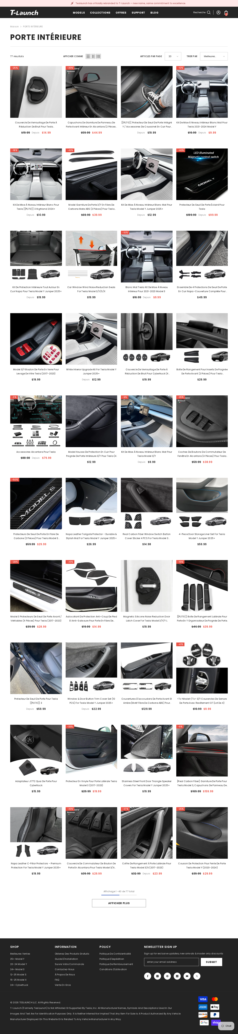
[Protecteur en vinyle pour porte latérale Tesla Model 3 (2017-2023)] (91, 750)
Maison (14, 26)
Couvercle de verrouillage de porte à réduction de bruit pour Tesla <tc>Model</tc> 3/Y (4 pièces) (36, 125)
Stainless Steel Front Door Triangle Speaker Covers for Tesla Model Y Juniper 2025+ (146, 783)
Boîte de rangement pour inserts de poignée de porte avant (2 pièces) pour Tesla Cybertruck (202, 372)
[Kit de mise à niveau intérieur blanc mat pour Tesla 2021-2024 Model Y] (202, 92)
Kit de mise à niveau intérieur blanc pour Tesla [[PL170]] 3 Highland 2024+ (36, 206)
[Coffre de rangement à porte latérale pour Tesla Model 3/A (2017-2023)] (147, 833)
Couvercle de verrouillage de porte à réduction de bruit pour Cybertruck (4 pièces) (146, 372)
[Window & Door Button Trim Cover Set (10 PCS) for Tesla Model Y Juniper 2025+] (91, 668)
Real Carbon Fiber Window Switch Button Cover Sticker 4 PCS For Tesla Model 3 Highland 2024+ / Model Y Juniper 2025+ (147, 536)
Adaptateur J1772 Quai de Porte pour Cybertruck (36, 783)
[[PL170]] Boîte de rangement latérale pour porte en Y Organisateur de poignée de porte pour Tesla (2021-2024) (202, 619)
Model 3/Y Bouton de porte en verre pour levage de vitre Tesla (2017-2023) (36, 371)
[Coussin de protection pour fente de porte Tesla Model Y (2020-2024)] (202, 833)
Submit (211, 962)
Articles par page (151, 56)
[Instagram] (157, 976)
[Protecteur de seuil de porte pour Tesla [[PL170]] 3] (36, 668)
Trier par (191, 56)
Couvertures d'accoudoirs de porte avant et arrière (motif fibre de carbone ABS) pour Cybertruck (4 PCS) (146, 701)
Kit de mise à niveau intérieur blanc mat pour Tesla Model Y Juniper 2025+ (146, 206)
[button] (88, 56)
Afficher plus (119, 903)
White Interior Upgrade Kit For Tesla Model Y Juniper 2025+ (91, 371)
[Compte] (218, 12)
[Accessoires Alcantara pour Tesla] (36, 421)
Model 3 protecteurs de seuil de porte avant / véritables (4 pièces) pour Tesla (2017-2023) (36, 618)
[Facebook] (147, 976)
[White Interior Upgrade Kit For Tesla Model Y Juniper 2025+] (91, 339)
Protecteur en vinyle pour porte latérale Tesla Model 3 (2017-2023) (91, 783)
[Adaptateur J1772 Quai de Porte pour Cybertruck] (36, 750)
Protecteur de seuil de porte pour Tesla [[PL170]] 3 (36, 700)
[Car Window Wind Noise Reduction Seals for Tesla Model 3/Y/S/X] (91, 256)
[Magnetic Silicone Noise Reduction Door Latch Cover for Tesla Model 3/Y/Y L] (147, 586)
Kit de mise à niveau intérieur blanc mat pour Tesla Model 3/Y (146, 454)
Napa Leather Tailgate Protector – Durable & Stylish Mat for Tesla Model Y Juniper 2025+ (91, 536)
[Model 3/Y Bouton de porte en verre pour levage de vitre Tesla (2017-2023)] (36, 339)
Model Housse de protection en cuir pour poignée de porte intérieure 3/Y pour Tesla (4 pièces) (91, 454)
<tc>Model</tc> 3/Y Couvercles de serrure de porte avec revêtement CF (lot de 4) (202, 700)
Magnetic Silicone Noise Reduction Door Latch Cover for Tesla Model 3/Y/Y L (146, 618)
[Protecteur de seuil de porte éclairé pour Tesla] (202, 174)
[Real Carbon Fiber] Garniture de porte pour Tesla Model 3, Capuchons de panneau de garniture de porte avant (202, 783)
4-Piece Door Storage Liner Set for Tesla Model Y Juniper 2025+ (202, 536)
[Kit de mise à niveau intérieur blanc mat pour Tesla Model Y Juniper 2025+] (147, 174)
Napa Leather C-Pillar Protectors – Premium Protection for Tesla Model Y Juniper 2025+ (36, 865)
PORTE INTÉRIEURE (33, 26)
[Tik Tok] (177, 976)
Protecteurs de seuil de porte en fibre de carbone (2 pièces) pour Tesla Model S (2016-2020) (36, 536)
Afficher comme (73, 56)
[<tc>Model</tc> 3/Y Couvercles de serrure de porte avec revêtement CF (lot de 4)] (202, 668)
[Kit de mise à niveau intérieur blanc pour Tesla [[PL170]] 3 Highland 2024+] (36, 174)
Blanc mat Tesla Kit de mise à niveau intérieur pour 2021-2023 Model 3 (147, 289)
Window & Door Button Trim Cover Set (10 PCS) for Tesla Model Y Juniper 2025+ (91, 700)
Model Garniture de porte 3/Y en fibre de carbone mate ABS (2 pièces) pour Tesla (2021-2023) (91, 207)
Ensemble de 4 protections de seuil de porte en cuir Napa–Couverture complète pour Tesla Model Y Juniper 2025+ (202, 289)
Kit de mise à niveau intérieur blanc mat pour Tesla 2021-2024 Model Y (201, 124)
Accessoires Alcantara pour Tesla (36, 451)
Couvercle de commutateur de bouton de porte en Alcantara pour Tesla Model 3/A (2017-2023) (91, 866)
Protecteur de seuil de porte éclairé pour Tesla (201, 206)
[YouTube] (187, 976)
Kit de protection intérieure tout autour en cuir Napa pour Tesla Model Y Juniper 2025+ (36, 289)
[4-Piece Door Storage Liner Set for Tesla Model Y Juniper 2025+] (202, 504)
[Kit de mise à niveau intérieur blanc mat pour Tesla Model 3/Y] (147, 421)
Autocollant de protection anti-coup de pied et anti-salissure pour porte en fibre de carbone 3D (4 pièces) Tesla (91, 619)
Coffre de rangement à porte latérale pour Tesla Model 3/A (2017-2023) (146, 865)
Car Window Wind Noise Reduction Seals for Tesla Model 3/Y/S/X (91, 289)
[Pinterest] (167, 976)
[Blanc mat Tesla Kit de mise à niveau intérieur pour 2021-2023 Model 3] (147, 256)
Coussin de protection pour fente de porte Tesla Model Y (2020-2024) (202, 865)
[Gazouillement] (196, 976)
